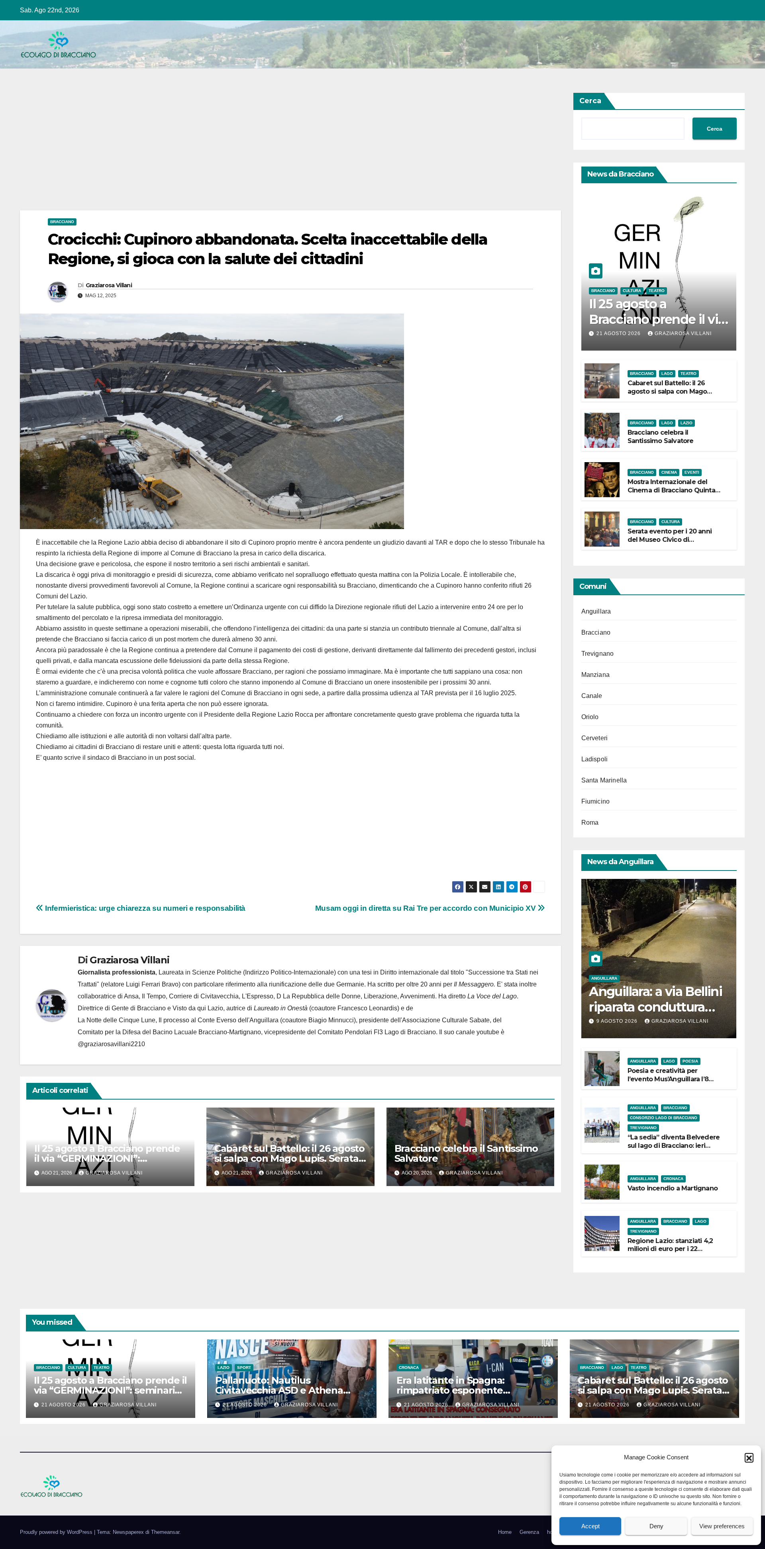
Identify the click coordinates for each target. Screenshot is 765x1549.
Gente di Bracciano (139, 1008)
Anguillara (596, 611)
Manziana (595, 674)
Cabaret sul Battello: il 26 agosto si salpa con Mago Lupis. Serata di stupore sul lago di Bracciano (289, 1158)
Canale (591, 695)
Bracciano (62, 222)
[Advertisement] (259, 151)
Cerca (590, 100)
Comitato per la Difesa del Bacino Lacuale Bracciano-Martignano (169, 1032)
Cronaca (673, 1178)
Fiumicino (595, 801)
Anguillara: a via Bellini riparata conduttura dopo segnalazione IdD (658, 1007)
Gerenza (529, 1532)
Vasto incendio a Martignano (673, 1188)
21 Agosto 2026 (619, 333)
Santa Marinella (604, 780)
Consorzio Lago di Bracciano (663, 1118)
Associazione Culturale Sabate (446, 1020)
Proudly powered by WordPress (57, 1532)
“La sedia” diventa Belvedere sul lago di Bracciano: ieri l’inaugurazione (674, 1145)
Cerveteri (594, 738)
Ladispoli (594, 759)
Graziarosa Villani (109, 285)
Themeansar (165, 1532)
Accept (590, 1526)
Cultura (632, 290)
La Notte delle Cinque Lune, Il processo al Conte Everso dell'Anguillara (178, 1020)
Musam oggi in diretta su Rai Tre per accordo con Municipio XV (426, 908)
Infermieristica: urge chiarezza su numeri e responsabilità (144, 908)
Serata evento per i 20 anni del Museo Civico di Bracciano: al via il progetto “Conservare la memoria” (670, 543)
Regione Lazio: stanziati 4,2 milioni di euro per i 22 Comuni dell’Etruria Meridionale (670, 1253)
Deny (656, 1526)
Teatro (657, 290)
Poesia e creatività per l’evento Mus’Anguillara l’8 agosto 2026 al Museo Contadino (668, 1083)
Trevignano (597, 653)
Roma (590, 822)
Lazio (686, 423)
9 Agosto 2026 (617, 1021)
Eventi (692, 472)
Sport (244, 1367)
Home (505, 1532)
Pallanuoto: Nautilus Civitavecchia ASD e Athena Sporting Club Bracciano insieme (291, 1390)
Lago (667, 373)
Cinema (669, 472)
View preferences (722, 1526)
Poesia (690, 1061)
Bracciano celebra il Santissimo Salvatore (466, 1153)
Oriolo (590, 717)
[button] (749, 1457)
